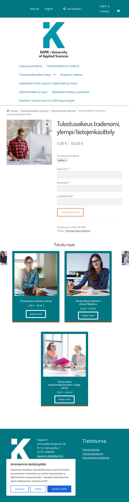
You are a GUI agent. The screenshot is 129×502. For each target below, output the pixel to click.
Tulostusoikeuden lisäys (35, 74)
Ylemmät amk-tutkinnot (63, 110)
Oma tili (34, 9)
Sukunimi (63, 169)
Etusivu (14, 110)
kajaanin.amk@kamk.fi (50, 456)
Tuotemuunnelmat (68, 156)
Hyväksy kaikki (59, 488)
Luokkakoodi (65, 196)
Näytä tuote (36, 313)
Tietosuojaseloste (92, 454)
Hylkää (38, 488)
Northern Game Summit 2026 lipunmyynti (47, 100)
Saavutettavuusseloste (95, 457)
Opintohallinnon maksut (63, 66)
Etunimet (63, 182)
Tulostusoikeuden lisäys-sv (34, 110)
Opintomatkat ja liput (33, 92)
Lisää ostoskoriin (70, 212)
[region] (41, 477)
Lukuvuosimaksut (30, 66)
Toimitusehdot (91, 449)
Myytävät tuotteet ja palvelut (70, 92)
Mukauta (19, 488)
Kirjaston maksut (71, 74)
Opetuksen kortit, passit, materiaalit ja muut (48, 83)
